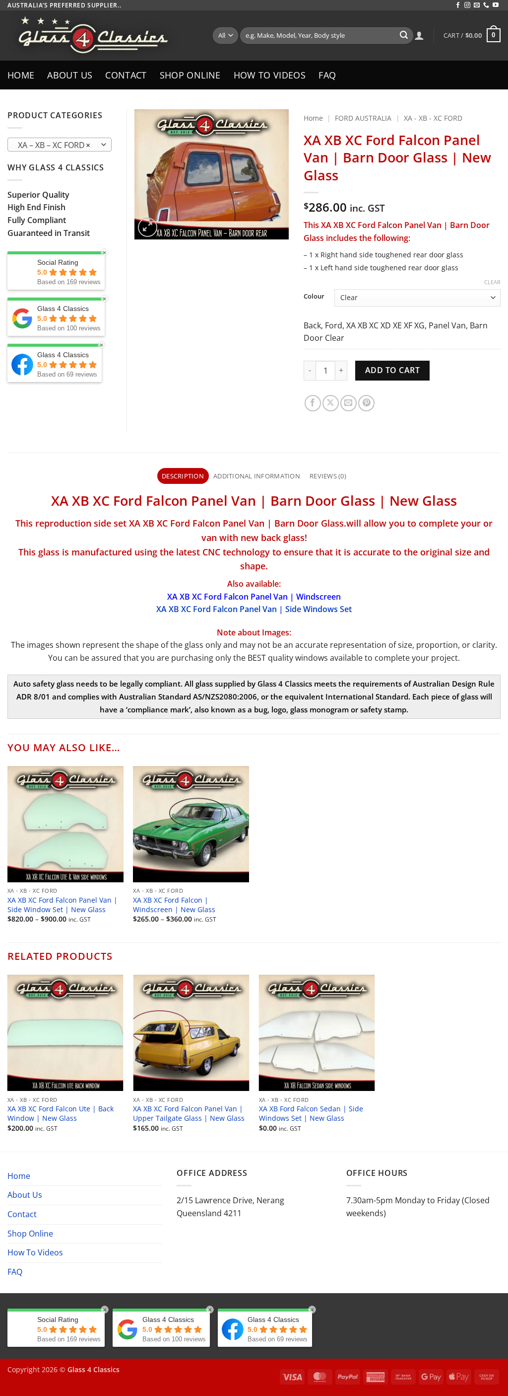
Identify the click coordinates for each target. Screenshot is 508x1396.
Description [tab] (183, 475)
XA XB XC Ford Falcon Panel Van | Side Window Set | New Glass (62, 905)
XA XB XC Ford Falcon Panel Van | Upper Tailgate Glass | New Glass (189, 1113)
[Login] (419, 35)
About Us (69, 75)
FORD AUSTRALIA (363, 118)
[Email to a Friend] (348, 403)
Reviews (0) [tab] (328, 475)
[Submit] (403, 35)
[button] (472, 35)
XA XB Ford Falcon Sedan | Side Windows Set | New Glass (311, 1113)
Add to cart (392, 370)
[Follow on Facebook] (458, 5)
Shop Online (190, 75)
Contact (125, 75)
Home (20, 75)
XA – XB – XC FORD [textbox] (54, 145)
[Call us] (486, 5)
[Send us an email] (477, 5)
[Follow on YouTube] (496, 5)
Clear (492, 282)
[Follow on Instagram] (467, 5)
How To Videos (270, 75)
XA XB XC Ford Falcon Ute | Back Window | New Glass (60, 1113)
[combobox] (59, 145)
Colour (314, 296)
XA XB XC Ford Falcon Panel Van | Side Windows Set (254, 609)
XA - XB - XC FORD (433, 118)
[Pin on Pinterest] (366, 403)
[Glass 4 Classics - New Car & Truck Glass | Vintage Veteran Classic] (102, 35)
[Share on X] (330, 403)
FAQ (327, 75)
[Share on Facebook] (313, 403)
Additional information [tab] (256, 475)
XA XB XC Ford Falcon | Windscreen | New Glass (174, 905)
